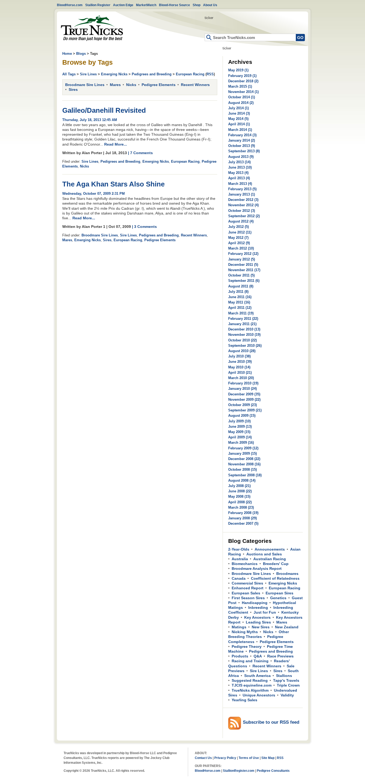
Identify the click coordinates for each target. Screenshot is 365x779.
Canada (239, 578)
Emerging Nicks (114, 74)
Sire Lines (88, 74)
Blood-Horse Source (174, 5)
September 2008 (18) (245, 475)
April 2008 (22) (240, 502)
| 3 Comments (144, 226)
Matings (239, 627)
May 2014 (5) (238, 119)
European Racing (190, 74)
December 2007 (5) (243, 523)
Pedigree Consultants (273, 770)
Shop (196, 5)
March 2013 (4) (240, 184)
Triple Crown (288, 685)
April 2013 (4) (239, 178)
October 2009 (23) (242, 405)
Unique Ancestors (259, 695)
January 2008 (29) (242, 518)
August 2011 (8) (240, 286)
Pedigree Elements (159, 85)
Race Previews (280, 656)
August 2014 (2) (241, 103)
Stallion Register (97, 5)
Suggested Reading (250, 680)
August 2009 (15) (241, 416)
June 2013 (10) (240, 167)
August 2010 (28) (241, 351)
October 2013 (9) (241, 146)
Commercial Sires (247, 583)
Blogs (81, 54)
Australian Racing (269, 559)
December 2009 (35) (244, 394)
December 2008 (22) (244, 459)
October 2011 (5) (241, 275)
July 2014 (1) (238, 108)
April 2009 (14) (240, 437)
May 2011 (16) (239, 302)
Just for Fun (265, 612)
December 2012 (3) (243, 200)
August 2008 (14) (241, 480)
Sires (73, 89)
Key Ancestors (257, 617)
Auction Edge (123, 5)
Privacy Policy (225, 757)
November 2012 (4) (243, 205)
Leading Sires (258, 622)
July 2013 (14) (239, 162)
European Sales (246, 593)
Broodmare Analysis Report (257, 568)
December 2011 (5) (243, 265)
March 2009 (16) (241, 443)
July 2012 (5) (238, 227)
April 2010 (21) (240, 373)
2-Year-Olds (238, 549)
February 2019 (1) (242, 76)
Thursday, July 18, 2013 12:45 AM (89, 120)
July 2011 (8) (238, 292)
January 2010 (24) (242, 389)
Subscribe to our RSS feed (271, 722)
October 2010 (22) (242, 340)
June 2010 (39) (240, 362)
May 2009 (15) (239, 432)
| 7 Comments (140, 153)
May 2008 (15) (239, 496)
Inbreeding (258, 607)
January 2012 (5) (241, 259)
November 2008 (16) (244, 464)
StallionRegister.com (238, 770)
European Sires (279, 593)
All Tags (69, 74)
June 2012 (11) (239, 232)
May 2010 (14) (239, 367)
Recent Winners (195, 85)
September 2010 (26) (245, 346)
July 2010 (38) (239, 356)
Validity (287, 695)
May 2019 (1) (238, 70)
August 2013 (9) (241, 157)
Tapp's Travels (286, 680)
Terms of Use (249, 757)
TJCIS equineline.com (251, 685)
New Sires (261, 627)
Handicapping (254, 603)
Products (240, 656)
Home (92, 28)
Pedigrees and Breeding (152, 74)
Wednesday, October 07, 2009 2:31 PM (93, 194)
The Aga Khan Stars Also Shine (113, 184)
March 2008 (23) (241, 507)
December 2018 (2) (243, 81)
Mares (115, 85)
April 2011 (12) (239, 308)
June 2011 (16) (239, 297)
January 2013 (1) (241, 194)
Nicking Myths (245, 632)
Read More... (115, 144)
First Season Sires (248, 598)
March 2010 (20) (241, 378)
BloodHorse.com (70, 5)
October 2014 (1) (241, 97)
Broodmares (287, 573)
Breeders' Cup (276, 564)
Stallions (284, 675)
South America (257, 675)
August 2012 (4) (241, 221)
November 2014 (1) (243, 92)
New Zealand (286, 627)
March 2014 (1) (240, 130)
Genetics (278, 598)
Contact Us (203, 757)
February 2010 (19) (243, 383)
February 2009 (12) (243, 448)
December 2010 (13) (244, 329)
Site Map (267, 757)
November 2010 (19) (244, 335)
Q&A (258, 656)
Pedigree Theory (247, 646)
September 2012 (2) (244, 216)
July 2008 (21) (239, 486)
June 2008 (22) (240, 491)
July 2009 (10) (239, 421)
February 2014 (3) (242, 135)
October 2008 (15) (242, 470)
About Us (210, 5)
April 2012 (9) (239, 243)
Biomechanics (245, 564)
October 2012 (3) (241, 211)
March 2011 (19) (241, 313)
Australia (240, 559)
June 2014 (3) (239, 113)
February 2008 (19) (243, 513)
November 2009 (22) (244, 400)
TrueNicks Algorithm (250, 690)
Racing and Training (250, 661)
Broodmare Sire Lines (84, 85)
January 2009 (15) (242, 453)
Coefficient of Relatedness (275, 578)
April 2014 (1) (239, 124)
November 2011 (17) (244, 270)
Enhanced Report (247, 588)
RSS (210, 74)
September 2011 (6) (243, 281)
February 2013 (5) (242, 189)
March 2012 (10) (241, 248)
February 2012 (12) (243, 254)
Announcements (270, 549)
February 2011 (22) (243, 319)
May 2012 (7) (238, 238)
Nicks (131, 85)
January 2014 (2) (241, 140)
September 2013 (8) (244, 151)
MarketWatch (146, 5)
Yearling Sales (244, 700)
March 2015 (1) (240, 86)
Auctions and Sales (264, 554)
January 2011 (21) (242, 324)
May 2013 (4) (238, 173)
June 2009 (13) (240, 426)
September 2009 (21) (245, 410)
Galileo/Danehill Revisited (104, 110)
